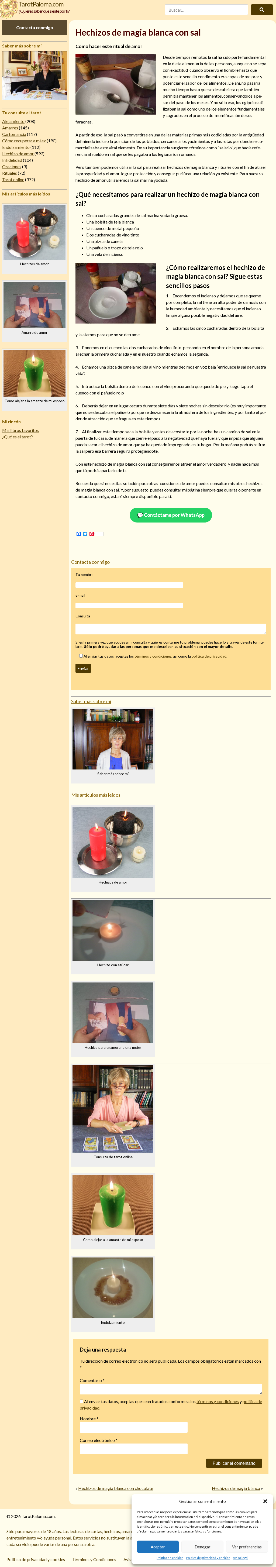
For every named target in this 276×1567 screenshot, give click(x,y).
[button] (265, 1501)
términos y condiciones (152, 656)
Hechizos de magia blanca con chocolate (115, 1488)
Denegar (203, 1546)
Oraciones (11, 166)
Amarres (10, 127)
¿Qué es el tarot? (17, 436)
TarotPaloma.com (41, 4)
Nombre (89, 1418)
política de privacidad (209, 656)
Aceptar (158, 1546)
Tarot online (13, 179)
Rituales (9, 173)
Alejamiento (13, 121)
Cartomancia (14, 134)
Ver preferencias (247, 1546)
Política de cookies (170, 1558)
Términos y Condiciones (94, 1559)
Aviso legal (240, 1558)
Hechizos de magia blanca (236, 1488)
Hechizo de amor (18, 153)
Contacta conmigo (34, 27)
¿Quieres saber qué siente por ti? (44, 10)
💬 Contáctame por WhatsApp (171, 515)
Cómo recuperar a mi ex (24, 140)
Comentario (92, 1380)
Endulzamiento (16, 147)
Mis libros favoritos (20, 430)
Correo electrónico (99, 1440)
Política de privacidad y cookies (208, 1558)
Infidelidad (12, 160)
